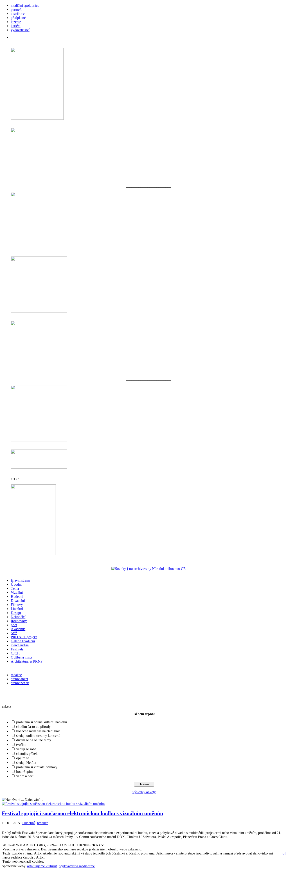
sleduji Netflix (26, 762)
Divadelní (18, 600)
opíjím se (22, 758)
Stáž (14, 633)
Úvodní (16, 584)
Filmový (17, 605)
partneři (16, 9)
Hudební (17, 596)
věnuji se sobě (26, 749)
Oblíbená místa (21, 657)
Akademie (18, 629)
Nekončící (18, 617)
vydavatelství (20, 30)
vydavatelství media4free (77, 866)
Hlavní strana (20, 580)
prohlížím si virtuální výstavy (36, 767)
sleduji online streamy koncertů (38, 735)
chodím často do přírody (33, 726)
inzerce (16, 22)
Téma (15, 588)
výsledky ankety (144, 792)
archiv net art (20, 683)
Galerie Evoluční (23, 641)
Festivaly (17, 649)
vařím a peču (25, 776)
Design (16, 613)
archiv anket (19, 679)
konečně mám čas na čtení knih (38, 731)
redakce (16, 675)
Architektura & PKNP (27, 661)
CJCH (15, 653)
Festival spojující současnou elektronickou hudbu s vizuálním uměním (82, 813)
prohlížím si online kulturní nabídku (41, 722)
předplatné (18, 18)
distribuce (18, 14)
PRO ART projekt (24, 637)
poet (14, 625)
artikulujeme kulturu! (42, 866)
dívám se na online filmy (33, 740)
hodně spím (24, 771)
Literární (17, 609)
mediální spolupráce (25, 5)
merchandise (20, 645)
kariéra (15, 26)
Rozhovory (19, 621)
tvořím (20, 744)
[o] (283, 853)
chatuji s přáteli (27, 753)
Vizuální (17, 592)
